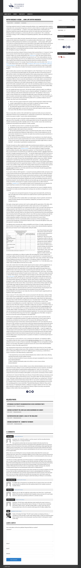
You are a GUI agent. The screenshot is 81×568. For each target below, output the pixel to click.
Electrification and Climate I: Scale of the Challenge (22, 416)
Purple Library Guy (11, 479)
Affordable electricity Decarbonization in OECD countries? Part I (26, 404)
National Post (33, 55)
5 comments (23, 22)
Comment (9, 529)
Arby (8, 511)
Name (8, 543)
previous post (11, 276)
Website (8, 553)
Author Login (7, 566)
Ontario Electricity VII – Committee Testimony (20, 422)
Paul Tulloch (10, 436)
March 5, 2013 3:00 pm (20, 499)
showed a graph (24, 148)
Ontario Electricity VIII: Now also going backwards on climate (25, 410)
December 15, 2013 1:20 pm (16, 511)
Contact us (29, 14)
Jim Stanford (17, 22)
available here (15, 183)
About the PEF (7, 14)
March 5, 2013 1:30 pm (19, 489)
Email (8, 548)
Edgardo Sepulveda (20, 406)
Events (15, 14)
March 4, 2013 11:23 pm (21, 479)
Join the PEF (22, 14)
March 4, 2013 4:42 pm (19, 436)
